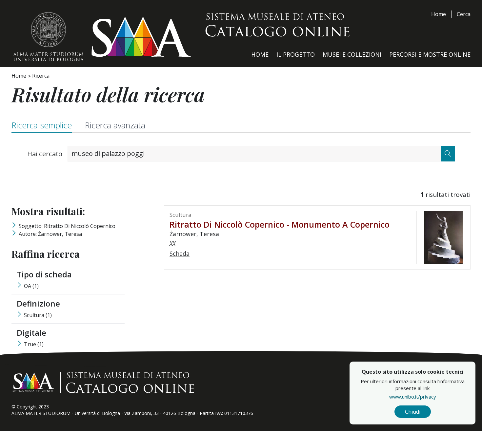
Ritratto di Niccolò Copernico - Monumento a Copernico (280, 224)
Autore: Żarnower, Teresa (50, 233)
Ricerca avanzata (115, 125)
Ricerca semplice (41, 125)
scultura (38, 315)
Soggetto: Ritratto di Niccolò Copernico (67, 226)
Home (438, 14)
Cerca (464, 14)
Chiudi (412, 411)
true (34, 344)
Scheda (180, 253)
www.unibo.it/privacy (412, 396)
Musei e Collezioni (352, 54)
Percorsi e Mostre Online (430, 54)
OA (31, 286)
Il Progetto (295, 54)
